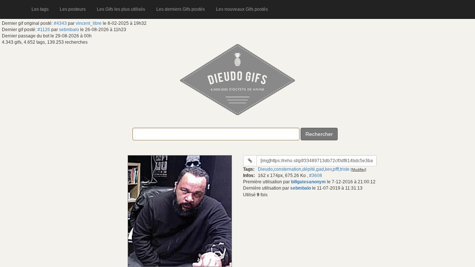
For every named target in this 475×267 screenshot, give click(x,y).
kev (328, 169)
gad (320, 169)
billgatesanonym (308, 181)
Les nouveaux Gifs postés (242, 9)
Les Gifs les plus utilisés (121, 9)
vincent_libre (89, 23)
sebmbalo (69, 29)
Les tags (40, 9)
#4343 (60, 23)
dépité (308, 169)
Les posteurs (73, 9)
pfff (336, 169)
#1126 (43, 29)
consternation (287, 169)
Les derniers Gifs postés (180, 9)
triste (345, 169)
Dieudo (265, 169)
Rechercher (319, 134)
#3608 (315, 175)
